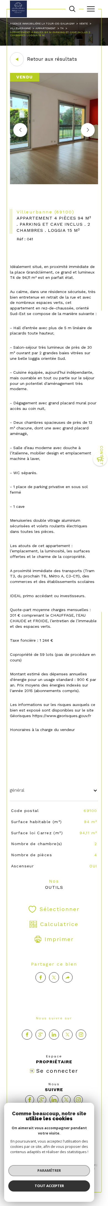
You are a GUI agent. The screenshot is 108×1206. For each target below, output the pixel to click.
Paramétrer (49, 1170)
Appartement (45, 28)
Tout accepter (49, 1185)
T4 (62, 28)
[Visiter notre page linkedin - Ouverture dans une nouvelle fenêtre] (54, 1035)
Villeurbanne (20, 28)
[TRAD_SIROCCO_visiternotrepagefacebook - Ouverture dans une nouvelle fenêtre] (27, 1035)
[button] (88, 130)
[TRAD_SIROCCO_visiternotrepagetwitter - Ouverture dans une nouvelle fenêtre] (67, 1035)
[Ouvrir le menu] (91, 9)
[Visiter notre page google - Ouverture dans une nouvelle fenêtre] (40, 1035)
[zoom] (54, 183)
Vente (83, 23)
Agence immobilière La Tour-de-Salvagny (42, 23)
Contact (101, 455)
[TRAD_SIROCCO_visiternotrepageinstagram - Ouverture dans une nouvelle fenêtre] (81, 1035)
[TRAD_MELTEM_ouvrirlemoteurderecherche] (72, 9)
